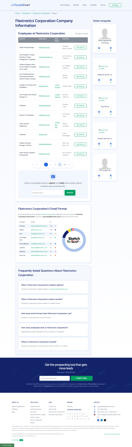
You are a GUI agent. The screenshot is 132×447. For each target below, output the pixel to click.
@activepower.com (45, 105)
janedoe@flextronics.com (39, 255)
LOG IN (103, 5)
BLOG (84, 5)
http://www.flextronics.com (59, 289)
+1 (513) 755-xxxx (57, 86)
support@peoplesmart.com (106, 406)
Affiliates (15, 409)
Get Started (115, 5)
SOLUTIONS (64, 5)
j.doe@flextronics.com (38, 243)
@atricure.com (43, 86)
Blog (13, 412)
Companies (26, 13)
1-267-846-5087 (102, 409)
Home (17, 13)
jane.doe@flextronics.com (39, 226)
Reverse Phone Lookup (38, 414)
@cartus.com (43, 134)
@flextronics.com (44, 47)
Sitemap (69, 406)
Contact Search (35, 406)
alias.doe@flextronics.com (39, 251)
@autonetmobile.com (45, 57)
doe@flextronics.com (37, 233)
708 (64, 164)
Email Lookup (34, 417)
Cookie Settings (7, 445)
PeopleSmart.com (49, 386)
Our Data (33, 412)
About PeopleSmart (18, 406)
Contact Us (52, 406)
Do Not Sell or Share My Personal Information (57, 413)
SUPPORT (93, 5)
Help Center (52, 409)
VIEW (80, 48)
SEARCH (70, 193)
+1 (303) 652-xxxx (57, 125)
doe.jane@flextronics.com (39, 247)
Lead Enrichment (35, 409)
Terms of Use (82, 384)
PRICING (76, 5)
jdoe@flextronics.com (38, 237)
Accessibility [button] (15, 440)
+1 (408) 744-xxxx (57, 95)
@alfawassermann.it (45, 144)
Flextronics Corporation (41, 13)
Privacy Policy (92, 384)
